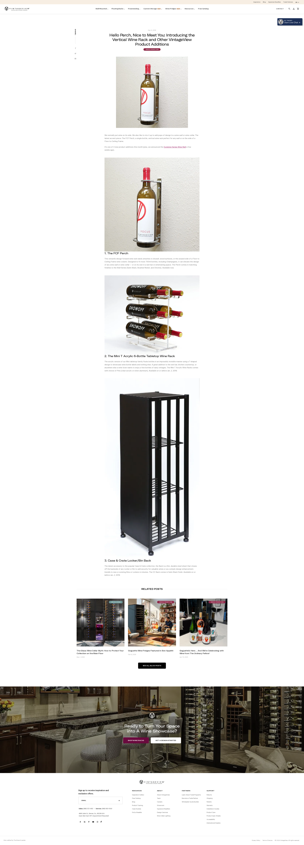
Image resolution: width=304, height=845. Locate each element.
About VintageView (163, 795)
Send (119, 800)
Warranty (210, 805)
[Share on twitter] (75, 53)
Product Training (137, 805)
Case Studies (136, 809)
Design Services (162, 812)
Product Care (211, 812)
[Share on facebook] (75, 48)
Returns (209, 795)
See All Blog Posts (152, 665)
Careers (159, 802)
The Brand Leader (20, 840)
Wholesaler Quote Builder (190, 802)
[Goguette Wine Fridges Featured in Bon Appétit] (152, 622)
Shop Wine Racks (136, 740)
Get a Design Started (165, 740)
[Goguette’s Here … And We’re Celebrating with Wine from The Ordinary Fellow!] (203, 622)
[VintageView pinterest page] (89, 822)
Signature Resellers (163, 809)
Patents (209, 802)
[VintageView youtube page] (93, 822)
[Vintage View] (152, 782)
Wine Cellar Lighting (163, 816)
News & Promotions (152, 49)
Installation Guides (213, 809)
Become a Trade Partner (190, 798)
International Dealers (213, 823)
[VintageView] (17, 9)
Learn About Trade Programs (191, 795)
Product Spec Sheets (214, 816)
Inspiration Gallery (138, 795)
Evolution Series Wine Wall (175, 147)
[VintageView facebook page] (80, 822)
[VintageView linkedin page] (84, 822)
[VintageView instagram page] (97, 822)
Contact (280, 8)
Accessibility (211, 819)
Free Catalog (136, 798)
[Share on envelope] (75, 59)
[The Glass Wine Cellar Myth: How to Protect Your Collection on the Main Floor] (100, 622)
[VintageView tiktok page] (101, 822)
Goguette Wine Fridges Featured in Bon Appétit (150, 650)
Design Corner (116, 602)
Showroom (160, 805)
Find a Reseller (137, 812)
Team (159, 798)
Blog (133, 802)
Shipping (210, 798)
